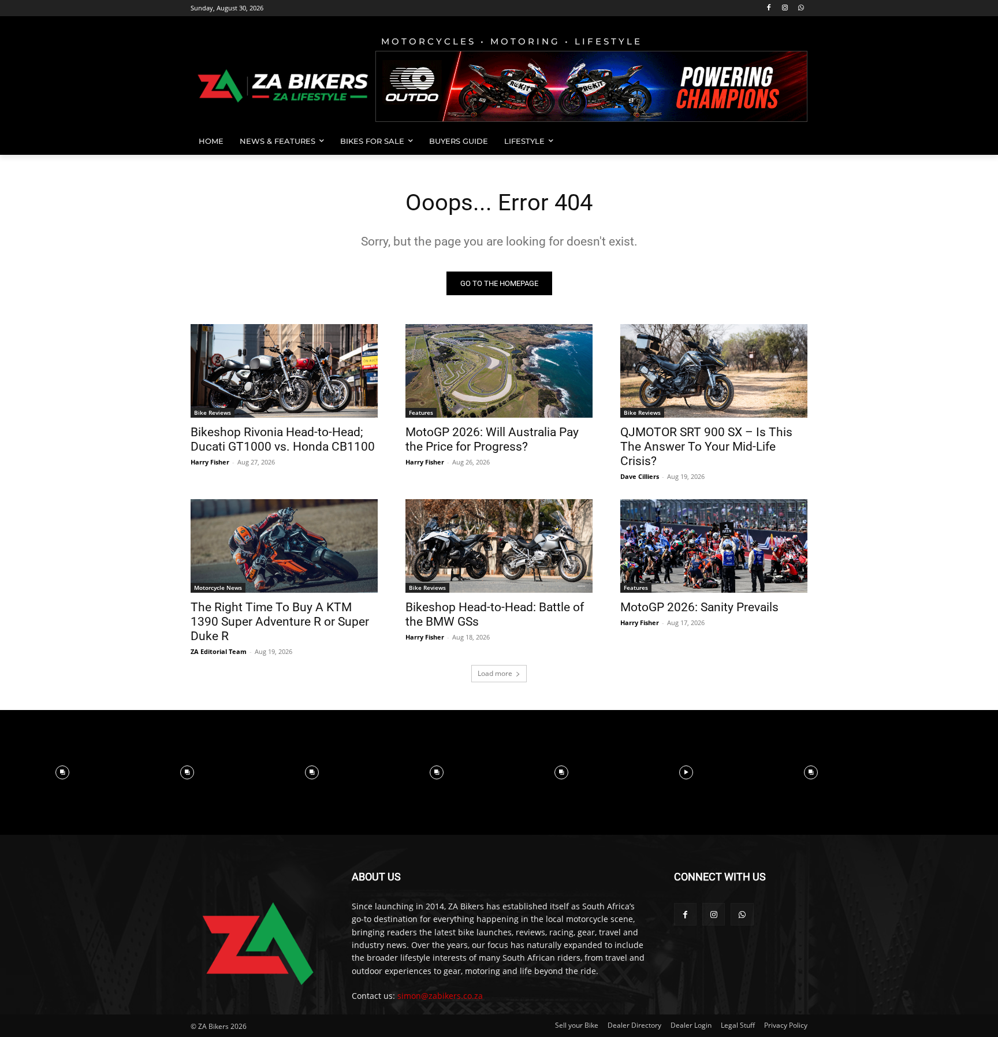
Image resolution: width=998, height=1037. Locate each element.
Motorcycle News (218, 587)
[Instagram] (784, 8)
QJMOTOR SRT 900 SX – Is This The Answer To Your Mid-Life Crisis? (706, 446)
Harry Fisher (210, 462)
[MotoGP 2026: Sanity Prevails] (713, 546)
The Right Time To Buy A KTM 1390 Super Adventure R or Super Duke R (280, 621)
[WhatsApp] (800, 8)
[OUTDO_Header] (591, 86)
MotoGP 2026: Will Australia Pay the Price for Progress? (492, 439)
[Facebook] (769, 8)
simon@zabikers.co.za (440, 995)
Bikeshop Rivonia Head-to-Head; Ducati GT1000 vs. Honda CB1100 (283, 439)
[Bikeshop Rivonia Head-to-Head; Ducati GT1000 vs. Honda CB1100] (284, 371)
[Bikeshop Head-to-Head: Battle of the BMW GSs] (499, 546)
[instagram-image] (62, 772)
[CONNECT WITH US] (740, 894)
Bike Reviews (212, 412)
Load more (495, 673)
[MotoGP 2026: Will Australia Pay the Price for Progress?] (499, 371)
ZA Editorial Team (219, 651)
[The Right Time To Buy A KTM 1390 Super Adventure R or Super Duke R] (284, 546)
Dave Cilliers (639, 476)
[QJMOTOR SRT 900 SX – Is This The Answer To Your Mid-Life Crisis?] (713, 371)
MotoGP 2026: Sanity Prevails (699, 607)
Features (421, 412)
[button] (793, 141)
